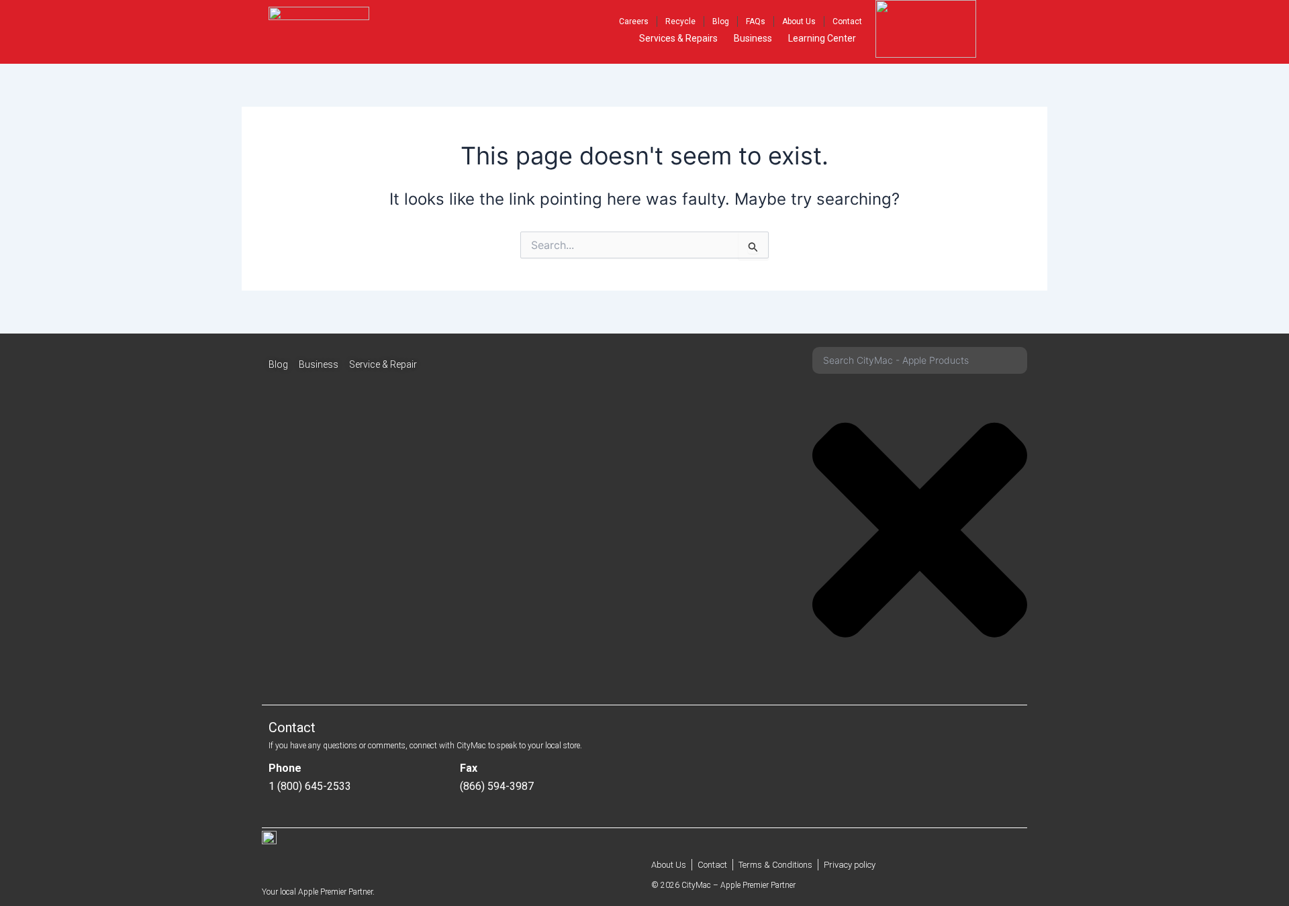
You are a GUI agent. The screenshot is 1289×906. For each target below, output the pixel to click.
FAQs (755, 21)
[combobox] (919, 360)
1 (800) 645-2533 (310, 786)
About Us (799, 21)
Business (753, 38)
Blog (720, 21)
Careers (634, 21)
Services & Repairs (678, 38)
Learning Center (822, 38)
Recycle (680, 21)
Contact (847, 21)
